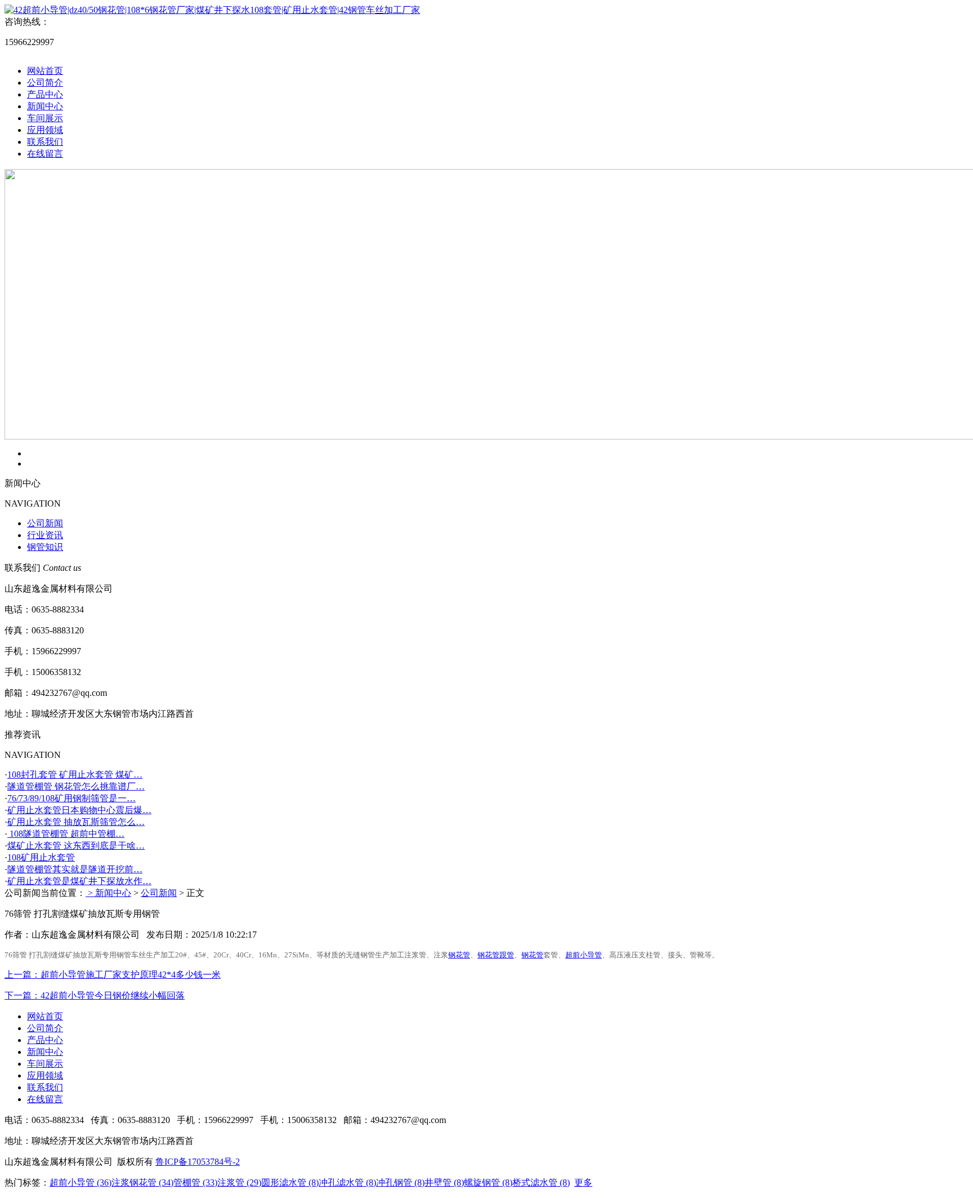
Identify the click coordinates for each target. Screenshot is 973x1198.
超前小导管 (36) (80, 1182)
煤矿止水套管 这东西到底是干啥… (76, 845)
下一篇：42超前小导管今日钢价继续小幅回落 (95, 995)
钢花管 (459, 955)
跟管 (506, 955)
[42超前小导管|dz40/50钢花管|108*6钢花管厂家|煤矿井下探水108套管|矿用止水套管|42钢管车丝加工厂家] (212, 10)
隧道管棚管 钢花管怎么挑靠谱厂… (76, 786)
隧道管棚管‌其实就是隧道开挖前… (74, 869)
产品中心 (45, 94)
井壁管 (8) (444, 1182)
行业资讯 (45, 535)
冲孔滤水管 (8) (347, 1182)
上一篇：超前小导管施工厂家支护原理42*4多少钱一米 (113, 974)
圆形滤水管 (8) (290, 1182)
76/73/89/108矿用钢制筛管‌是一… (71, 798)
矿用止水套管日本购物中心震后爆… (79, 810)
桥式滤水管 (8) (541, 1182)
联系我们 (45, 142)
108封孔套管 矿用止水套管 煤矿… (74, 774)
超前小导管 (583, 955)
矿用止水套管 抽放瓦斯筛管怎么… (76, 822)
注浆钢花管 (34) (142, 1182)
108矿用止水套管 (41, 857)
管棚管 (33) (195, 1182)
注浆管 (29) (239, 1182)
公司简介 (45, 82)
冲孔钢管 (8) (400, 1182)
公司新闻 (45, 523)
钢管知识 (45, 547)
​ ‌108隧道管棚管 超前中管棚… (65, 833)
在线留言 (45, 153)
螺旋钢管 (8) (488, 1182)
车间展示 (45, 118)
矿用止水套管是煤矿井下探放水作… (79, 881)
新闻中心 (45, 106)
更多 (583, 1182)
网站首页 (45, 71)
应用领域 (45, 130)
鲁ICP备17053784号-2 (197, 1161)
